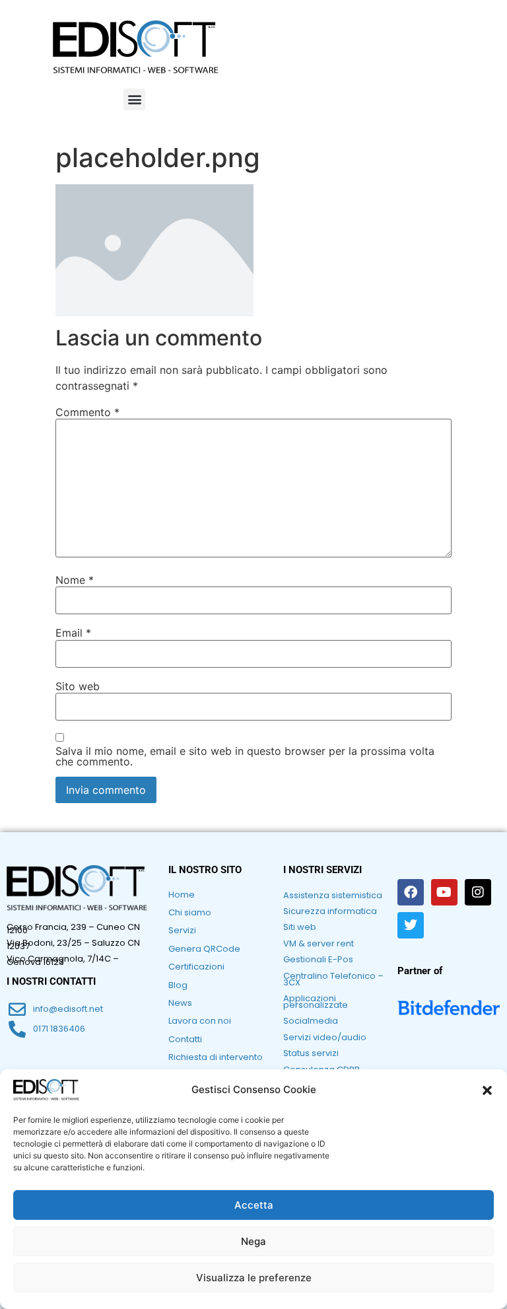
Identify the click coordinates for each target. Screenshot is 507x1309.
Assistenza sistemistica (332, 895)
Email (73, 632)
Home (181, 894)
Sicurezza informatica (330, 911)
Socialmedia (310, 1020)
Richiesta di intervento (215, 1057)
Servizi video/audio (324, 1037)
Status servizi (311, 1053)
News (180, 1003)
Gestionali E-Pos (318, 959)
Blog (177, 985)
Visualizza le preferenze (254, 1277)
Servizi (182, 930)
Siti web (299, 927)
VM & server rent (318, 943)
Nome (74, 580)
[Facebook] (410, 892)
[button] (487, 1090)
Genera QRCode (204, 948)
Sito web (77, 686)
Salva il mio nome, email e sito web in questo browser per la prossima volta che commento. (244, 756)
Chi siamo (189, 912)
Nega (253, 1241)
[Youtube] (444, 892)
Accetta (253, 1205)
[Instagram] (478, 892)
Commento (87, 412)
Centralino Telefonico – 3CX (333, 979)
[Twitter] (410, 925)
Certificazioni (196, 966)
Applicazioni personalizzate (315, 1001)
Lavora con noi (199, 1020)
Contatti (185, 1039)
